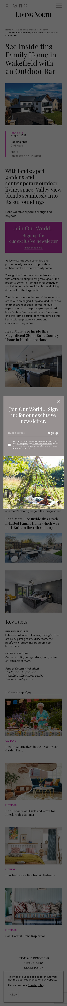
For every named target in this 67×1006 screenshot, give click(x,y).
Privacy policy (22, 444)
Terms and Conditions (42, 444)
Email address (16, 434)
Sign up (53, 433)
